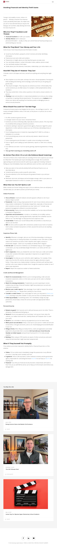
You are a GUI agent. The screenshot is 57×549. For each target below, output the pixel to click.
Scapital (8, 429)
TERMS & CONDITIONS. (29, 543)
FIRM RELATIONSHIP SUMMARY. (41, 543)
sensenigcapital (9, 474)
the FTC (48, 358)
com (18, 291)
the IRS (34, 358)
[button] (53, 2)
